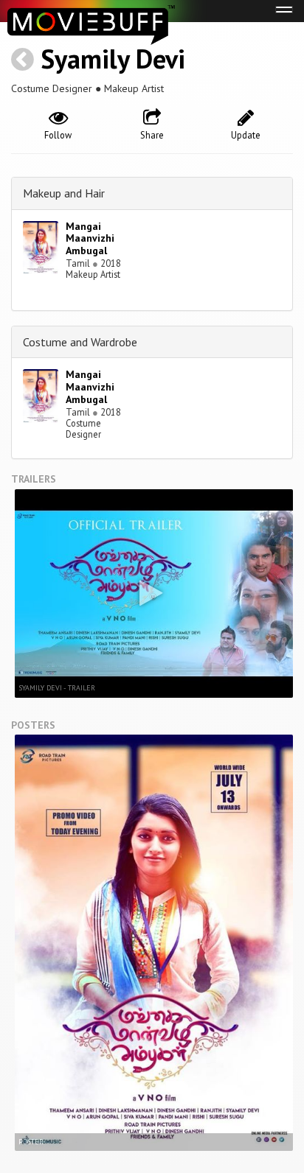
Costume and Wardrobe (80, 342)
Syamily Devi (113, 58)
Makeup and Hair (64, 193)
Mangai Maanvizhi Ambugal (90, 239)
